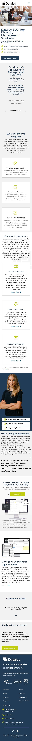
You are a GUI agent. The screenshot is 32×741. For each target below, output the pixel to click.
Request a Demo (9, 648)
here (7, 369)
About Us (22, 693)
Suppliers (6, 701)
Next (25, 111)
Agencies (5, 697)
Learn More (15, 292)
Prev (5, 111)
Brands (5, 693)
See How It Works (10, 58)
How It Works (23, 697)
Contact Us (17, 494)
